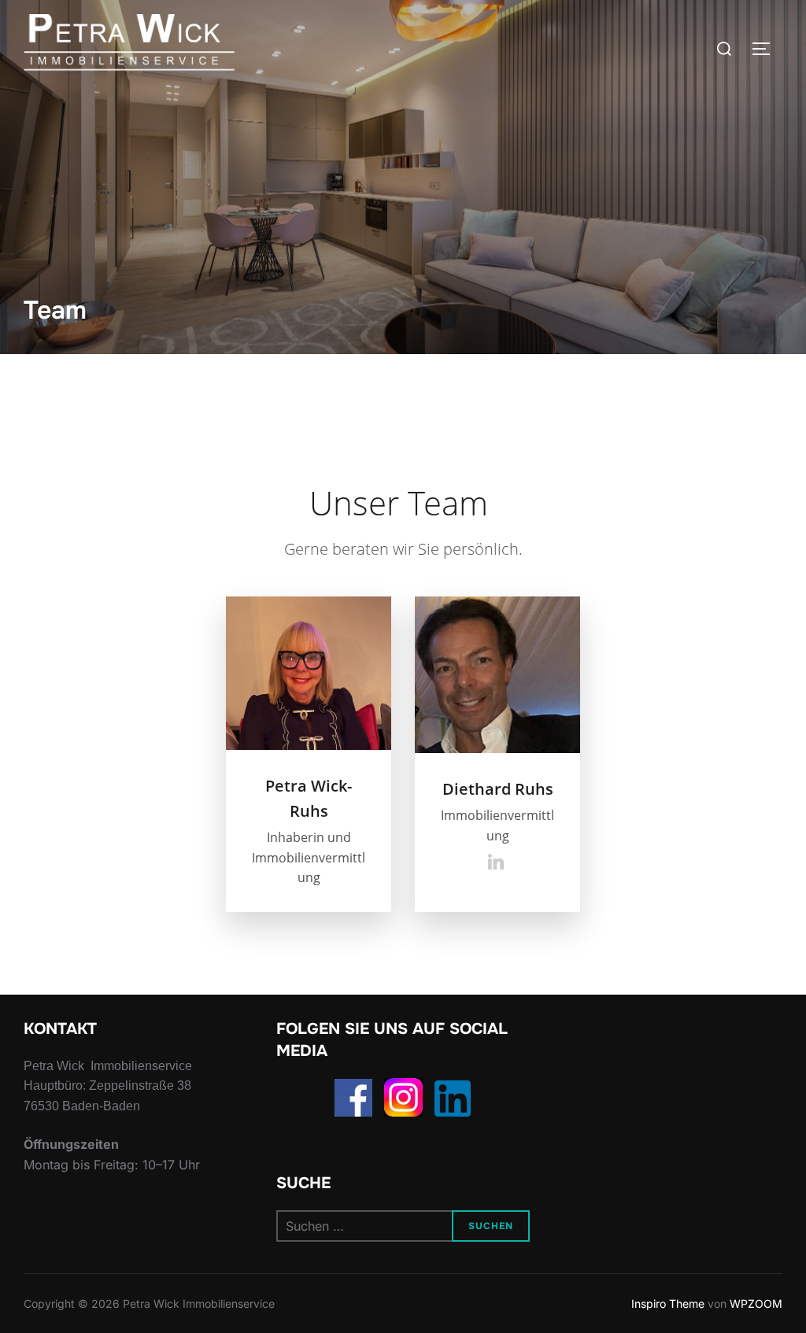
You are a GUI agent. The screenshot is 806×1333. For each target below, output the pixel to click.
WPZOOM (756, 1303)
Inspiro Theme (667, 1303)
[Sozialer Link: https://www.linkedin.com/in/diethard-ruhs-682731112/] (498, 861)
